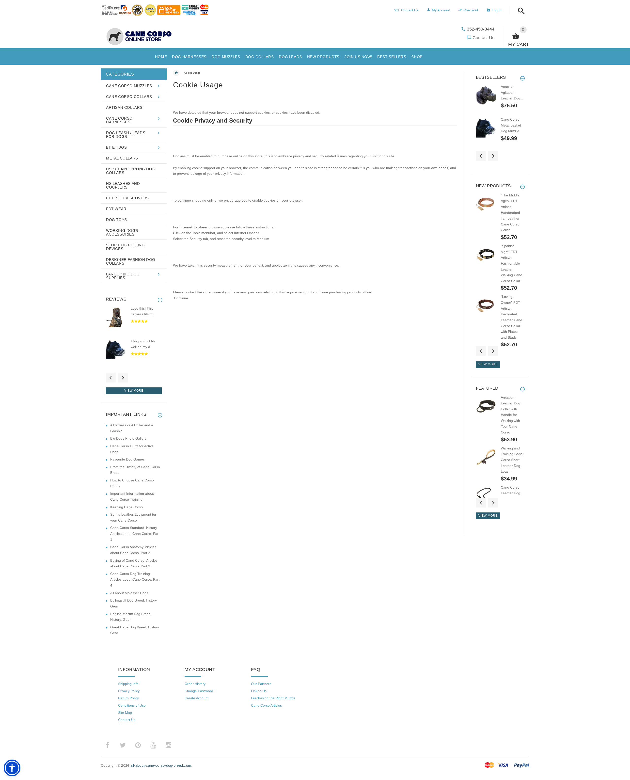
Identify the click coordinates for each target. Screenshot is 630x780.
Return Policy (128, 698)
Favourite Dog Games (127, 459)
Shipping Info (128, 684)
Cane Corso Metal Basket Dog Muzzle (511, 125)
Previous (111, 377)
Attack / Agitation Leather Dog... (512, 92)
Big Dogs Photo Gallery (128, 438)
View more (133, 390)
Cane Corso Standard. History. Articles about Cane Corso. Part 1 (134, 533)
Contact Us (483, 37)
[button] (520, 11)
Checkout (470, 10)
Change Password (199, 691)
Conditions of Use (132, 705)
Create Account (196, 698)
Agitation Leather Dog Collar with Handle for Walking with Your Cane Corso (510, 414)
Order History (195, 684)
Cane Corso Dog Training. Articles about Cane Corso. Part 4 (134, 579)
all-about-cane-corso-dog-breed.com (160, 765)
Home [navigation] (176, 73)
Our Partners (261, 684)
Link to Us (259, 691)
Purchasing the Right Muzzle (273, 698)
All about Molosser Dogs (129, 593)
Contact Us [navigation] (409, 10)
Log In (497, 10)
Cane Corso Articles (266, 705)
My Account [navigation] (441, 10)
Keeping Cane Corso (126, 507)
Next (123, 377)
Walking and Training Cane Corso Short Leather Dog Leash (512, 460)
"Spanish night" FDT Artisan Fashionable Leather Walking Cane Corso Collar (511, 263)
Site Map (125, 713)
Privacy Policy (129, 691)
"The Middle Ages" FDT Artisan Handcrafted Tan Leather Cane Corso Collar (510, 212)
